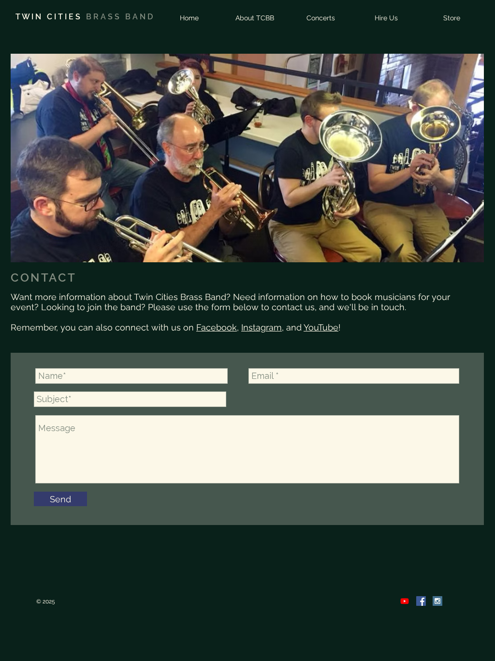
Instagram (261, 327)
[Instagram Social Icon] (437, 601)
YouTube (321, 327)
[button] (255, 17)
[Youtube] (404, 601)
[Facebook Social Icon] (421, 601)
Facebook (216, 327)
